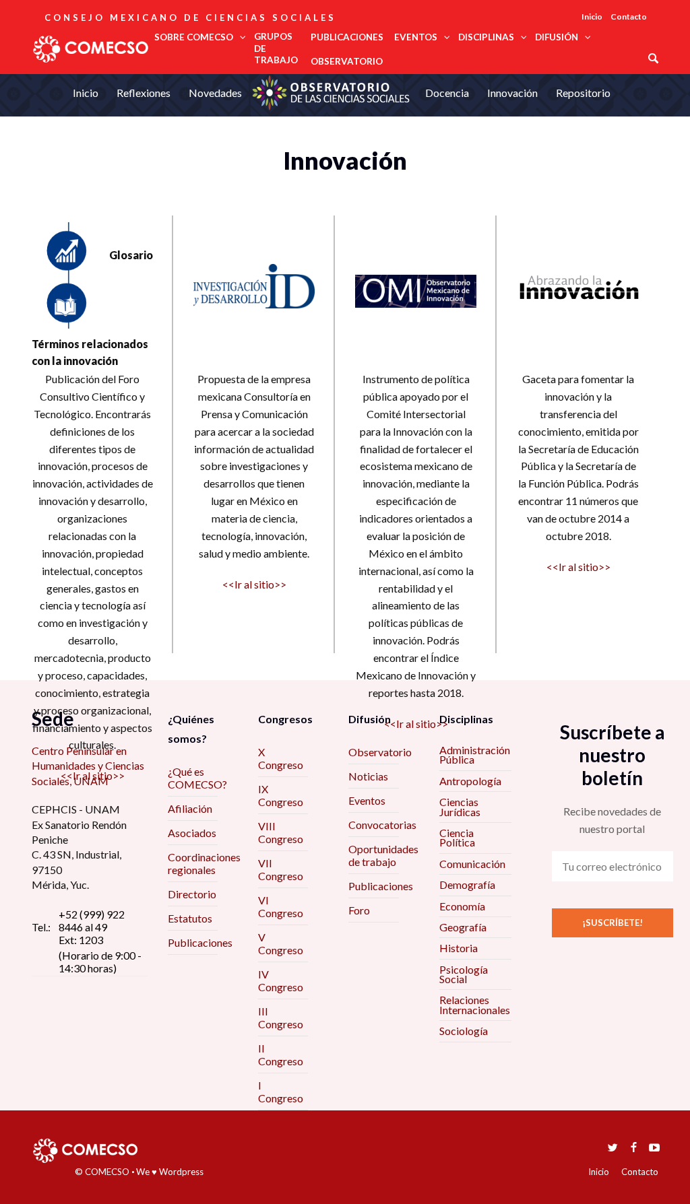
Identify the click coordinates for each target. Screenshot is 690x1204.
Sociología (463, 1030)
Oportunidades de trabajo (383, 855)
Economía (462, 906)
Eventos (366, 800)
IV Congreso (280, 980)
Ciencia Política (457, 837)
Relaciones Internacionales (474, 1004)
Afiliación (190, 808)
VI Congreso (280, 906)
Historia (458, 947)
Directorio (192, 894)
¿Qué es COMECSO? (197, 778)
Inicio (592, 16)
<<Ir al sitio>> (93, 775)
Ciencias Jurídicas (459, 806)
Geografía (463, 927)
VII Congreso (280, 869)
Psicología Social (463, 974)
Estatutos (190, 918)
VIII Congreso (280, 832)
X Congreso (280, 758)
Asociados (192, 832)
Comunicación (472, 863)
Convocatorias (382, 824)
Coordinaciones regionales (204, 863)
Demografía (467, 884)
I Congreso (280, 1091)
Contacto (628, 16)
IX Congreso (280, 795)
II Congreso (280, 1054)
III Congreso (280, 1017)
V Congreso (280, 943)
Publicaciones (200, 942)
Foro (359, 910)
